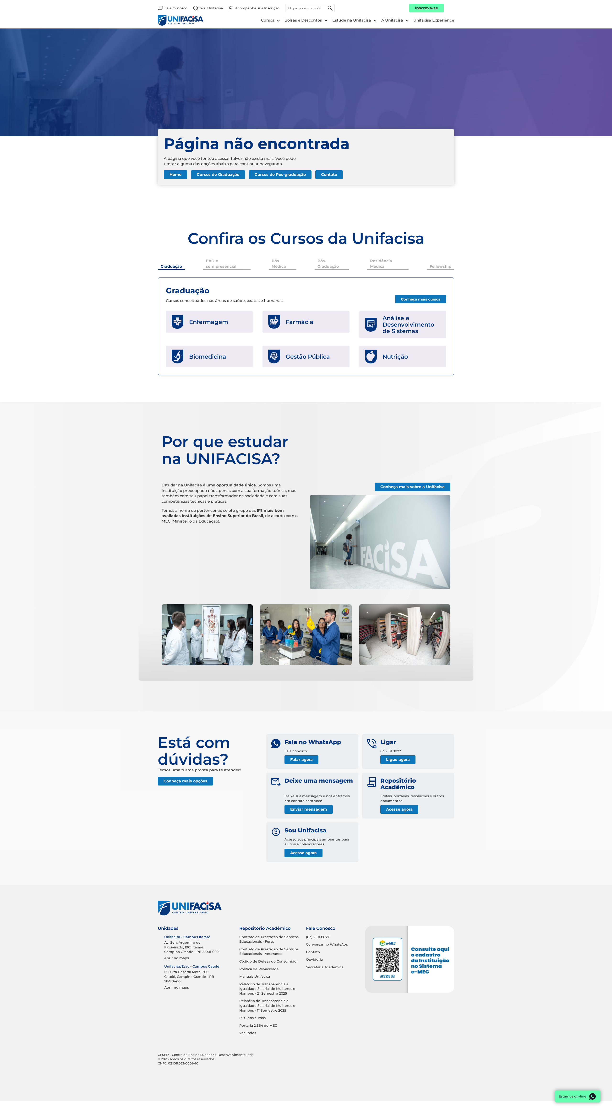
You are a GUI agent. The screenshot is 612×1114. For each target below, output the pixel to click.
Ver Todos (247, 1033)
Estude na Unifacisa (351, 20)
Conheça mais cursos (420, 299)
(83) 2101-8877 (317, 937)
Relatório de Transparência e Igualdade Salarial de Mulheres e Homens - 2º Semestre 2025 (267, 989)
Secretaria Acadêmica (325, 967)
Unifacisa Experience (433, 20)
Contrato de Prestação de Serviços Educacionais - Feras (269, 939)
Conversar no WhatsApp (327, 944)
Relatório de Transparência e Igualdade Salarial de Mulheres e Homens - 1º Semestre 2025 (267, 1005)
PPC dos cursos (252, 1018)
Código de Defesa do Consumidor (268, 961)
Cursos (267, 20)
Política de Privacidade (259, 969)
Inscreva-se (426, 8)
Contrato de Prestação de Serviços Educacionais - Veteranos (269, 951)
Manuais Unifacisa (254, 976)
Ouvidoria (314, 959)
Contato (329, 174)
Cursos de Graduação (218, 174)
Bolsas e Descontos (303, 20)
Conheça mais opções (185, 781)
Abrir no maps (176, 958)
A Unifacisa (392, 20)
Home (175, 174)
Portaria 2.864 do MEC (258, 1025)
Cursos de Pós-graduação (280, 174)
